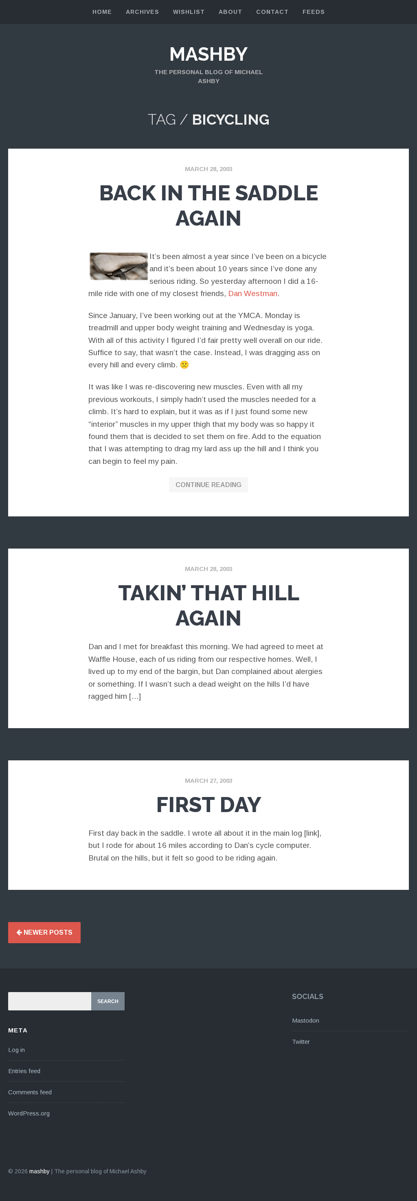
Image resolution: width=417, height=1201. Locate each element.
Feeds (314, 12)
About (230, 12)
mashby (208, 54)
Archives (142, 12)
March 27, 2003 (209, 780)
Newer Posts (47, 932)
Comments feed (30, 1092)
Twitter (301, 1041)
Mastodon (305, 1020)
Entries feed (24, 1070)
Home (102, 12)
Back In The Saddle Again (208, 205)
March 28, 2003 (209, 168)
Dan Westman (252, 293)
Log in (16, 1049)
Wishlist (189, 12)
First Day (208, 804)
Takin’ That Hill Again (208, 605)
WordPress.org (29, 1113)
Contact (272, 12)
